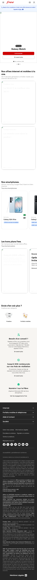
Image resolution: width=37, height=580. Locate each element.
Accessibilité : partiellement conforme (15, 452)
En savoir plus (18, 351)
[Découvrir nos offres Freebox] (14, 271)
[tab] (18, 64)
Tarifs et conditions (8, 437)
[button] (18, 408)
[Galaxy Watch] (18, 37)
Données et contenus (9, 433)
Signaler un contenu (23, 433)
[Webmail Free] (29, 2)
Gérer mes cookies (8, 430)
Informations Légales (21, 430)
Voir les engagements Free (18, 396)
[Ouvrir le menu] (3, 2)
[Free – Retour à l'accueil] (10, 2)
